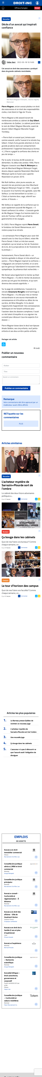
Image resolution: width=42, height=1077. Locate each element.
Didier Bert (11, 62)
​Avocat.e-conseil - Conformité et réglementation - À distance (11, 897)
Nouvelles (6, 19)
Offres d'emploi (21, 7)
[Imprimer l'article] (39, 498)
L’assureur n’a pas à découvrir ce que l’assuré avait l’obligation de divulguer (23, 752)
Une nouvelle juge (17, 737)
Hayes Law (7, 989)
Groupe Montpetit (9, 873)
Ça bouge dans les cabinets (21, 743)
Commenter (24, 499)
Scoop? (37, 8)
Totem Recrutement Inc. (10, 1005)
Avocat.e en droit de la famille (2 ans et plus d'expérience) (13, 930)
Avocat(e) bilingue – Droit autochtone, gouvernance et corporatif (12, 977)
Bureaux (6, 532)
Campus (5, 580)
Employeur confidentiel (10, 921)
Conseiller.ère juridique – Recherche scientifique (13, 960)
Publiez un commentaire (16, 388)
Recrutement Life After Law (12, 857)
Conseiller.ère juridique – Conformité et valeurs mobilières (13, 998)
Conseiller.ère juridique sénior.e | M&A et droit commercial (13, 866)
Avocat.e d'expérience (12, 943)
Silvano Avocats (8, 937)
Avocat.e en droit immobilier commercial (13, 851)
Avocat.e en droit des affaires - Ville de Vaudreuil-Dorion (12, 914)
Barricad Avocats (9, 947)
